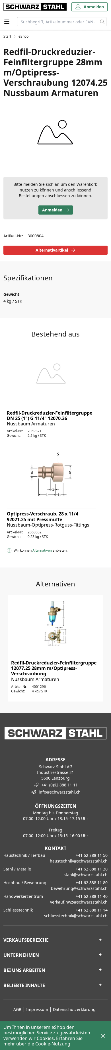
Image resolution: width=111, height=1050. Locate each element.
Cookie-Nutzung (52, 1044)
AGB (17, 1009)
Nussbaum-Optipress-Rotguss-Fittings (48, 525)
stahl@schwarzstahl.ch (86, 874)
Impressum (37, 1009)
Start (7, 36)
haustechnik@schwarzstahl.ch (79, 861)
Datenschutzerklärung (74, 1009)
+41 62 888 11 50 (92, 855)
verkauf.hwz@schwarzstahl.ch (79, 902)
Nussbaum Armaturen (31, 424)
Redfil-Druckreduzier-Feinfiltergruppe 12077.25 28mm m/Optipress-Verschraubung (53, 668)
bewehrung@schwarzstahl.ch (79, 888)
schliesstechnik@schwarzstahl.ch (76, 915)
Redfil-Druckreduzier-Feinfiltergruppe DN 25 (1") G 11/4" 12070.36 (49, 415)
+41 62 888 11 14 (92, 910)
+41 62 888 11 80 (92, 882)
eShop (23, 36)
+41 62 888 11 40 (92, 896)
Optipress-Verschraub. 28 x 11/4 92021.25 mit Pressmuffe (42, 516)
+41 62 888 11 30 (92, 869)
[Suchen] (102, 21)
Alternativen (42, 550)
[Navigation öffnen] (7, 21)
